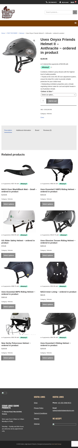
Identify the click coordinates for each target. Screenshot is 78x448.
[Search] (75, 12)
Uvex (42, 117)
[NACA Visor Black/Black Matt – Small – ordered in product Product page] (19, 170)
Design (59, 444)
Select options (9, 204)
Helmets (21, 33)
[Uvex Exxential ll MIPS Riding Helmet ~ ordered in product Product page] (58, 170)
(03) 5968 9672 (52, 2)
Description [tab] (8, 130)
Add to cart (53, 101)
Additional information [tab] (23, 130)
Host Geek (54, 444)
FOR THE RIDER (12, 33)
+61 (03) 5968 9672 (64, 403)
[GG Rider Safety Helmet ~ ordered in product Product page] (19, 221)
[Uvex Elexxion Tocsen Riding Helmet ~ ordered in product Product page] (58, 221)
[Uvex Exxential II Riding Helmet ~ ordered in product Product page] (58, 324)
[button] (75, 22)
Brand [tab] (37, 130)
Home (3, 33)
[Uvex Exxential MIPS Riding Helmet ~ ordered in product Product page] (19, 273)
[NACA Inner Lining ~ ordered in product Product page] (58, 273)
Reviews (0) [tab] (47, 130)
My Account (65, 2)
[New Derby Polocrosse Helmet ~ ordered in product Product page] (19, 324)
